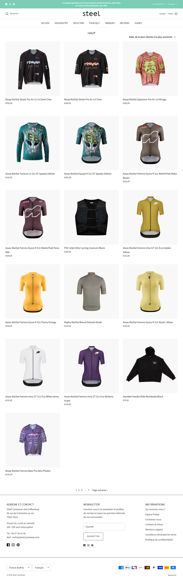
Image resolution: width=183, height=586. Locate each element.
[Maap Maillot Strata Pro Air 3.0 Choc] (91, 68)
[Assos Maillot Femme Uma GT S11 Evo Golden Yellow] (150, 217)
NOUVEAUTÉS (61, 23)
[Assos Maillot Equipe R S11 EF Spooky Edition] (91, 143)
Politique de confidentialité (159, 539)
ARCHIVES (124, 23)
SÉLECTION (78, 23)
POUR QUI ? (94, 23)
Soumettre (93, 536)
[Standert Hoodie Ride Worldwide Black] (150, 366)
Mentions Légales (154, 529)
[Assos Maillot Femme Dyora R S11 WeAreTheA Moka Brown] (150, 143)
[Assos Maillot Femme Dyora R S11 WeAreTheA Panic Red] (32, 217)
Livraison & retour (154, 524)
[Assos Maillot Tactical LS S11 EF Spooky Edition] (32, 143)
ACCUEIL (45, 23)
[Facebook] (6, 4)
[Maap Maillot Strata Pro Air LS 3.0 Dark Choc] (32, 68)
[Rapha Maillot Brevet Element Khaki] (91, 291)
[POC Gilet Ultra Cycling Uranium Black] (91, 217)
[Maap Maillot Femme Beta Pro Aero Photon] (32, 440)
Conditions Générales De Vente (160, 534)
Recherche (172, 575)
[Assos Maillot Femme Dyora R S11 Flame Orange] (32, 291)
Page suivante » (100, 490)
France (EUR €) (158, 4)
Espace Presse (152, 514)
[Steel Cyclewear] (92, 13)
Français (171, 4)
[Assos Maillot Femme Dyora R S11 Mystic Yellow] (150, 291)
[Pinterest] (14, 4)
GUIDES (138, 23)
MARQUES (110, 23)
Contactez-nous (153, 519)
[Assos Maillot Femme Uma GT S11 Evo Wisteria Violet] (91, 366)
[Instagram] (10, 4)
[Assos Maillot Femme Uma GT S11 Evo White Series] (32, 366)
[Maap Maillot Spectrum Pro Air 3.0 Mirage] (150, 68)
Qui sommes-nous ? (155, 509)
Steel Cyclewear (19, 575)
